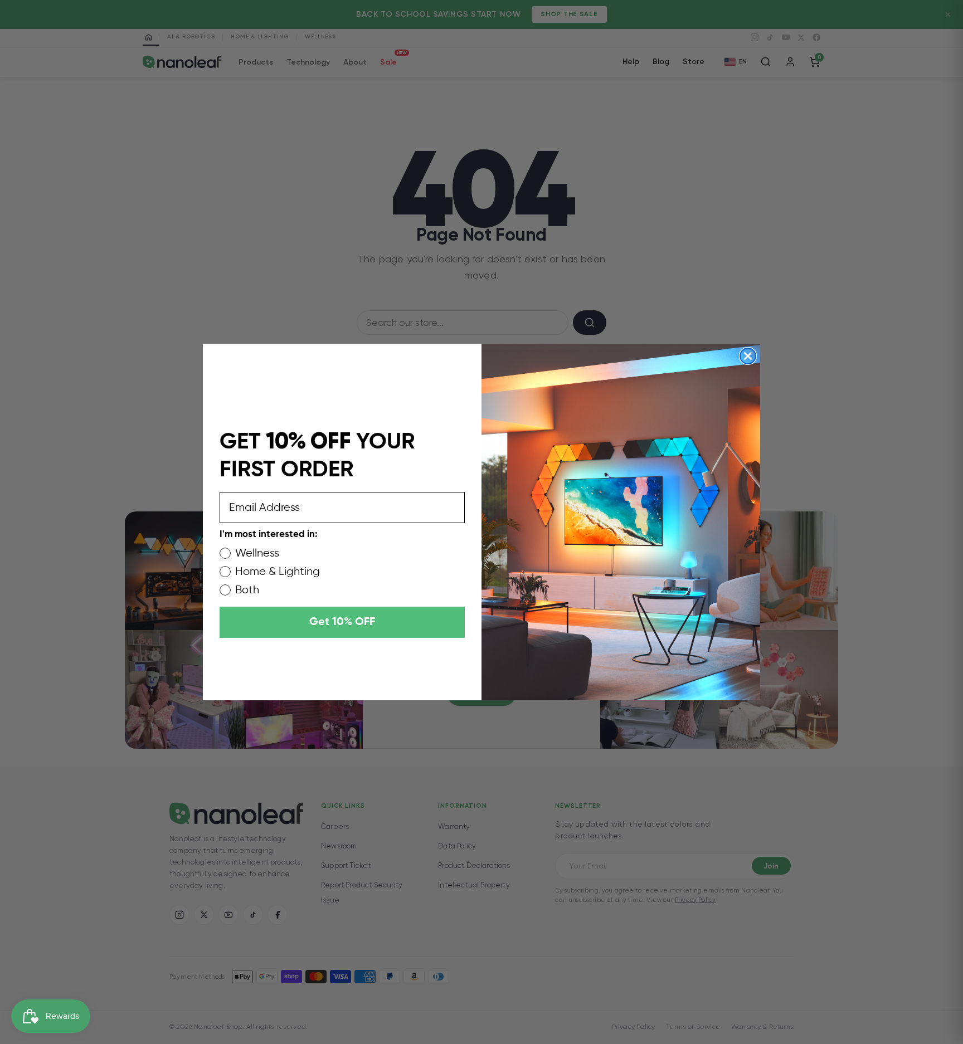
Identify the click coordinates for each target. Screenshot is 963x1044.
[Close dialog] (748, 356)
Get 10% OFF (342, 622)
